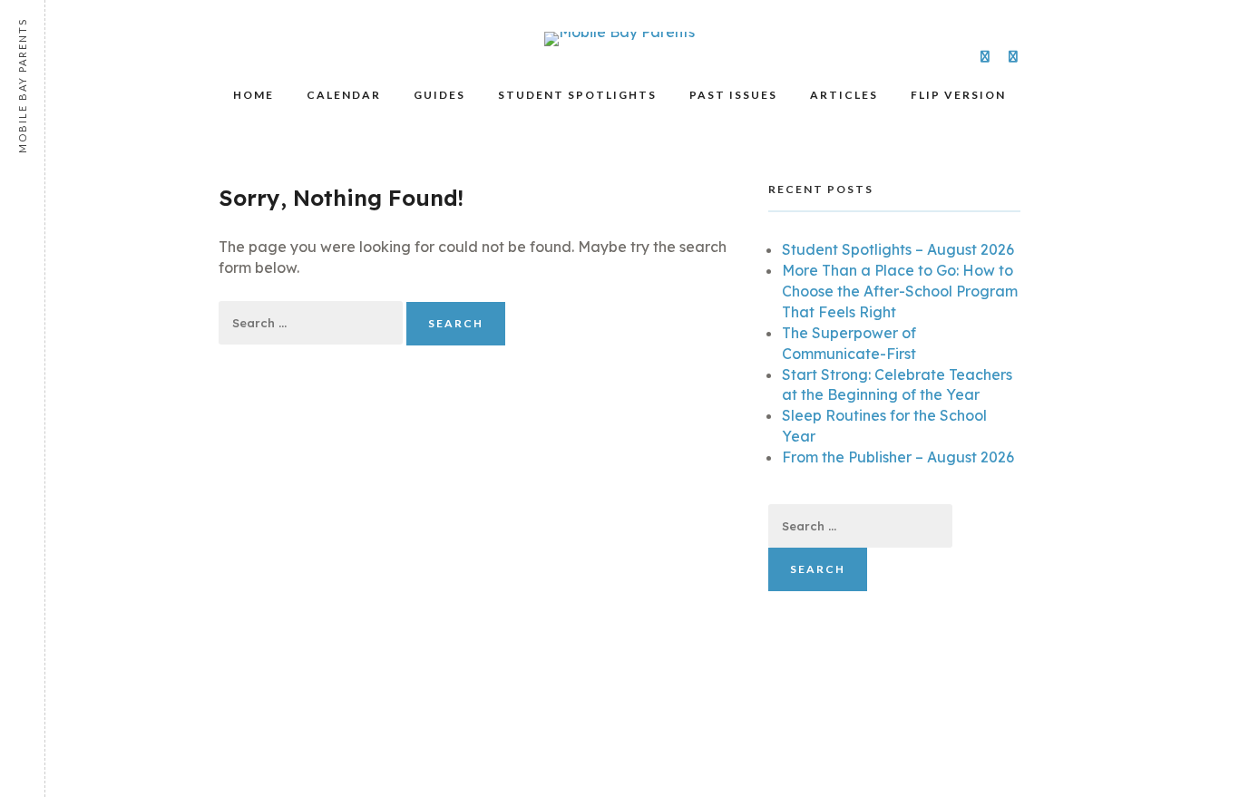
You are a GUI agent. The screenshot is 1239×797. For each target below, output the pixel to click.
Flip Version (958, 95)
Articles (844, 95)
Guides (439, 95)
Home (253, 95)
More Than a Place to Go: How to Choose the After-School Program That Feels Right (900, 291)
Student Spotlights (577, 95)
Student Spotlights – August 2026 (898, 249)
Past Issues (733, 95)
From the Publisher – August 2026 (898, 457)
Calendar (344, 95)
